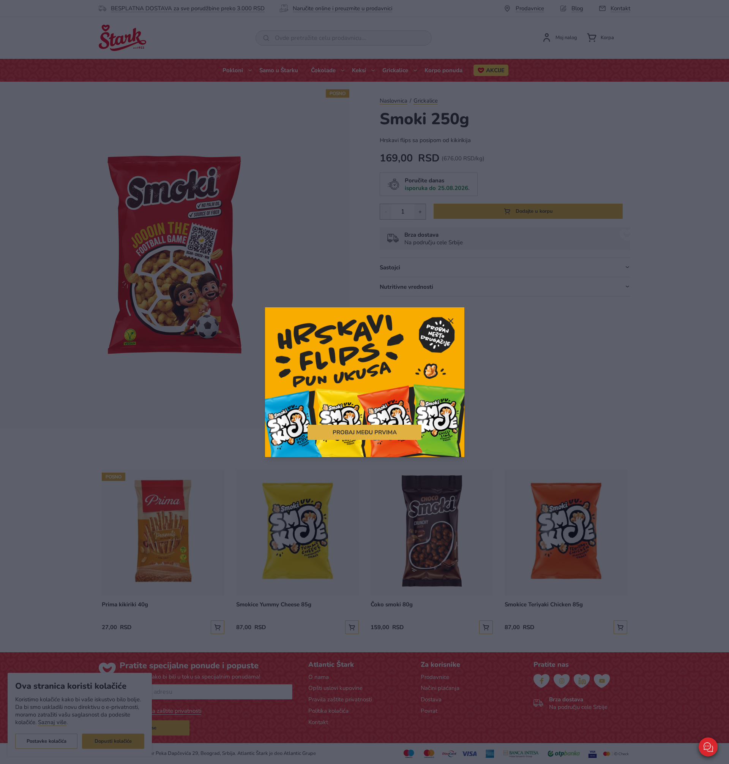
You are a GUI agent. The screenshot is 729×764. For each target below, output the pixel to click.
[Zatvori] (450, 321)
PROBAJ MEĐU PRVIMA (365, 432)
